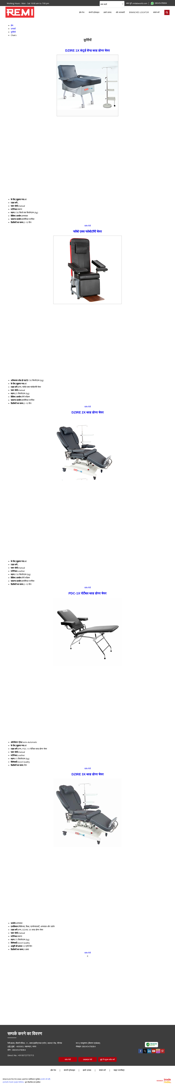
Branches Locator (139, 12)
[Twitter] (145, 1053)
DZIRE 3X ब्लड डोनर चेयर (88, 774)
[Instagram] (158, 1053)
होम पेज (81, 12)
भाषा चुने (129, 3)
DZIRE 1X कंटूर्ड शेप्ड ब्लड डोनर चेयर (87, 50)
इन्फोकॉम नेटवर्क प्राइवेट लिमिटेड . (13, 1082)
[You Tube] (153, 1053)
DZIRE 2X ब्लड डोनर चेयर (88, 412)
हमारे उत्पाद (107, 12)
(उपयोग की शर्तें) (45, 1079)
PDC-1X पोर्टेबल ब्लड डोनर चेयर (87, 593)
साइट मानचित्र (119, 1070)
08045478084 (161, 3)
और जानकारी (120, 12)
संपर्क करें (156, 12)
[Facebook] (140, 1053)
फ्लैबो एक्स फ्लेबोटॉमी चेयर (87, 231)
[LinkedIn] (149, 1053)
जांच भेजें (87, 225)
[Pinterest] (162, 1053)
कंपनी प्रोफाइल (94, 12)
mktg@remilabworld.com (136, 3)
